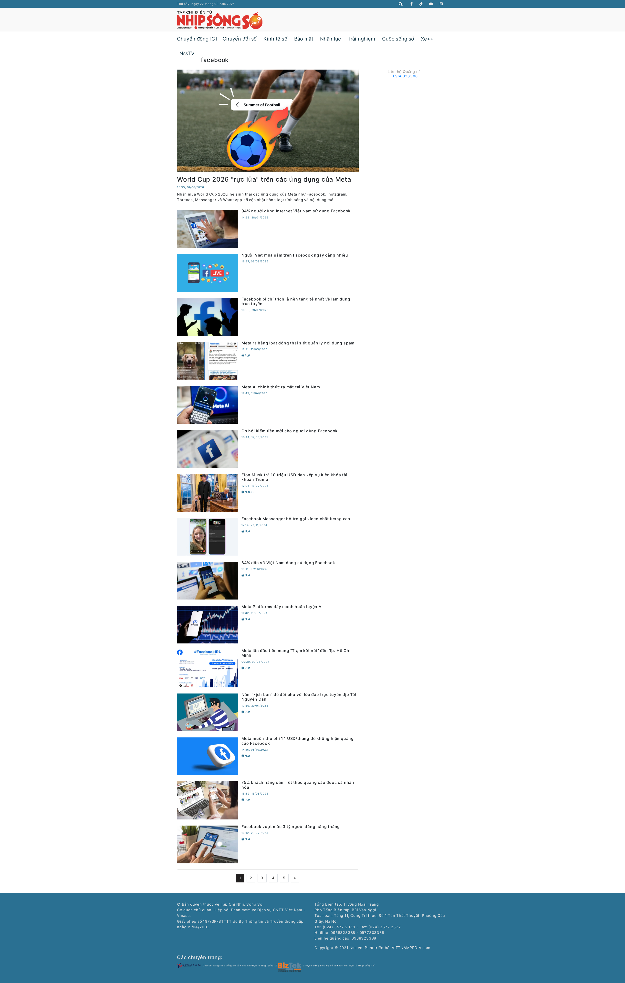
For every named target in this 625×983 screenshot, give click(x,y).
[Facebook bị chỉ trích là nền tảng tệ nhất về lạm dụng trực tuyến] (207, 316)
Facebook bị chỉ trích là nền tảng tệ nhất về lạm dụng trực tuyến (295, 301)
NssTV (187, 53)
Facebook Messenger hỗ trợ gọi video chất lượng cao (295, 518)
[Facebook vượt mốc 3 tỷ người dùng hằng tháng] (207, 844)
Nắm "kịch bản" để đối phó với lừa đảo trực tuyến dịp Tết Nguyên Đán (299, 697)
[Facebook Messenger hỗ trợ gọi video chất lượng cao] (207, 536)
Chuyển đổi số (240, 39)
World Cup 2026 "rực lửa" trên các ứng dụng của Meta (264, 179)
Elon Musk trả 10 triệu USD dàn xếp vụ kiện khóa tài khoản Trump (294, 477)
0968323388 (405, 76)
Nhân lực (330, 39)
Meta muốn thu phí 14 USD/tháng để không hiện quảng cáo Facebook (297, 740)
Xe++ (427, 39)
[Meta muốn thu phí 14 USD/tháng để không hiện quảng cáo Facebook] (207, 756)
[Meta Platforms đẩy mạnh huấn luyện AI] (207, 624)
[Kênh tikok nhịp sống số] (421, 4)
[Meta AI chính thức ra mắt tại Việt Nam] (207, 404)
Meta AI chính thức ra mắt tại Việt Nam (280, 386)
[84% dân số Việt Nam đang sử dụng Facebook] (207, 580)
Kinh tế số (275, 39)
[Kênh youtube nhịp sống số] (431, 4)
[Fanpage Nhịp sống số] (412, 4)
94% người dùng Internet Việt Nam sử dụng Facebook (296, 210)
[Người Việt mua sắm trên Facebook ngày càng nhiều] (207, 272)
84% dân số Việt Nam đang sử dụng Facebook (288, 562)
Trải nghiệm (361, 39)
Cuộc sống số (398, 39)
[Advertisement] (405, 114)
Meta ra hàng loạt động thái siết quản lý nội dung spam (297, 343)
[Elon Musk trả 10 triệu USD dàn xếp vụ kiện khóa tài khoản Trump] (207, 492)
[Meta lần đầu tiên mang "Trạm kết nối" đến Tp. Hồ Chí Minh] (207, 668)
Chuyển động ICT (197, 39)
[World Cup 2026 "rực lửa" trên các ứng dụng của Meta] (268, 120)
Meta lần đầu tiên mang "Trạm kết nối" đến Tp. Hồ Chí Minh (296, 653)
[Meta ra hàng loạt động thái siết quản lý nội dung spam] (207, 360)
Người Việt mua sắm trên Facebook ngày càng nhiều (294, 255)
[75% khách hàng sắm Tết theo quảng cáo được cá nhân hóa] (207, 800)
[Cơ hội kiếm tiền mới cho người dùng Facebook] (207, 448)
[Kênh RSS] (441, 4)
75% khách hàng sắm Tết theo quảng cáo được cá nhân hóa (297, 784)
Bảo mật (303, 39)
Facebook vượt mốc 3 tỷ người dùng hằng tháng (290, 826)
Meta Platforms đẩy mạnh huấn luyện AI (282, 606)
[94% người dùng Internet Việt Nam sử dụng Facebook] (207, 228)
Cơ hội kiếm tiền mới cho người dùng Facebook (289, 430)
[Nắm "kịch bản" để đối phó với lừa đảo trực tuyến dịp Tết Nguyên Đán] (207, 712)
